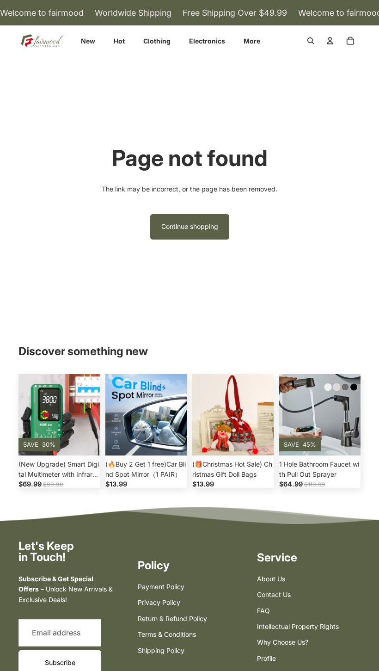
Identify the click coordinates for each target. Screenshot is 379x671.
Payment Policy (161, 587)
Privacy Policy (159, 602)
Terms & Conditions (167, 634)
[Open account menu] (330, 41)
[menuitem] (251, 41)
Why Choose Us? (282, 642)
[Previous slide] (25, 415)
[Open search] (310, 41)
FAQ (263, 611)
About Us (271, 579)
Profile (266, 658)
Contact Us (274, 594)
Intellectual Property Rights (298, 626)
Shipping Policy (161, 650)
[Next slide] (93, 415)
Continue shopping (189, 226)
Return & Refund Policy (172, 618)
